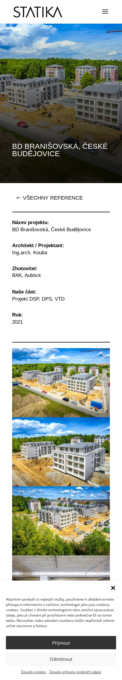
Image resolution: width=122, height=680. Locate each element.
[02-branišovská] (61, 484)
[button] (113, 588)
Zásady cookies (33, 671)
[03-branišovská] (61, 554)
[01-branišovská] (61, 415)
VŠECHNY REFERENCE (53, 198)
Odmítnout (61, 659)
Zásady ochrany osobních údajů (75, 671)
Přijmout (61, 643)
